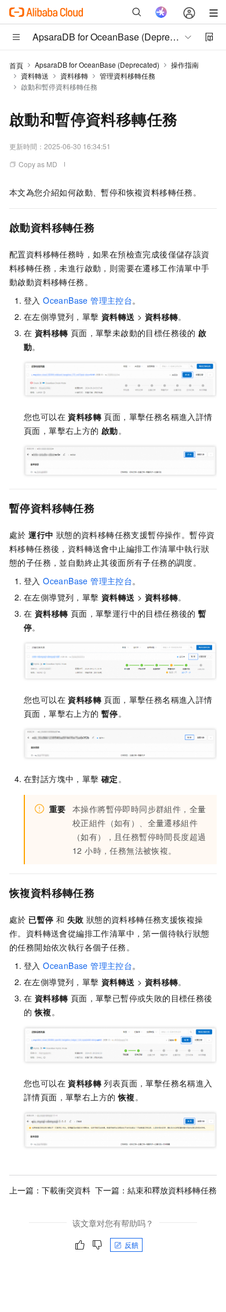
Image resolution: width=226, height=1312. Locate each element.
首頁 (16, 65)
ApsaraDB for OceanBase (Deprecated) (97, 64)
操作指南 (185, 64)
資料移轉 (74, 75)
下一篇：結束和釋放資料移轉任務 (156, 1190)
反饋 (131, 1245)
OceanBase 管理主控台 (87, 300)
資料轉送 (35, 75)
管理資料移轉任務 (127, 75)
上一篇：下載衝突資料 (49, 1190)
